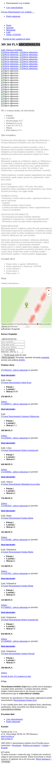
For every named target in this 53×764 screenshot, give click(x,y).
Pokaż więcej (41, 254)
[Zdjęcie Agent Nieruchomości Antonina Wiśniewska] (20, 416)
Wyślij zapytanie (8, 357)
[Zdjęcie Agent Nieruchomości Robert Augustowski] (19, 450)
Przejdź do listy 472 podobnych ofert (16, 676)
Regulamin (16, 745)
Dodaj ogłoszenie (13, 721)
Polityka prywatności (31, 745)
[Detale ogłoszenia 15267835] (14, 573)
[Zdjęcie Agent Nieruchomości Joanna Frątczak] (18, 653)
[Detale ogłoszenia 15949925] (14, 607)
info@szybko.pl (7, 736)
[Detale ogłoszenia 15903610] (14, 506)
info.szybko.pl (7, 739)
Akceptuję (6, 762)
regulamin (45, 357)
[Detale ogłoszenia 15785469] (14, 539)
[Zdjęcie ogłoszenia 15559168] (10, 52)
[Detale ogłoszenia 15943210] (14, 370)
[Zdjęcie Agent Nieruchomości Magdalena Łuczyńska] (20, 484)
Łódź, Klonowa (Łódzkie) (11, 50)
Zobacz (4, 401)
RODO (22, 360)
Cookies (45, 745)
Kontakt (4, 748)
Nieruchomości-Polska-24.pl (25, 700)
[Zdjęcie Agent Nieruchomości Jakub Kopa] (16, 382)
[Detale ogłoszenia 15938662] (14, 472)
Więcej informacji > (44, 759)
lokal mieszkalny (8, 375)
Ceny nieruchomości (14, 7)
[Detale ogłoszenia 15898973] (14, 404)
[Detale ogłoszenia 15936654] (14, 438)
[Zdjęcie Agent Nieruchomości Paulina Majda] (17, 518)
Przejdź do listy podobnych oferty (16, 39)
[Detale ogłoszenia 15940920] (14, 641)
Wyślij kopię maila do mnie (15, 355)
